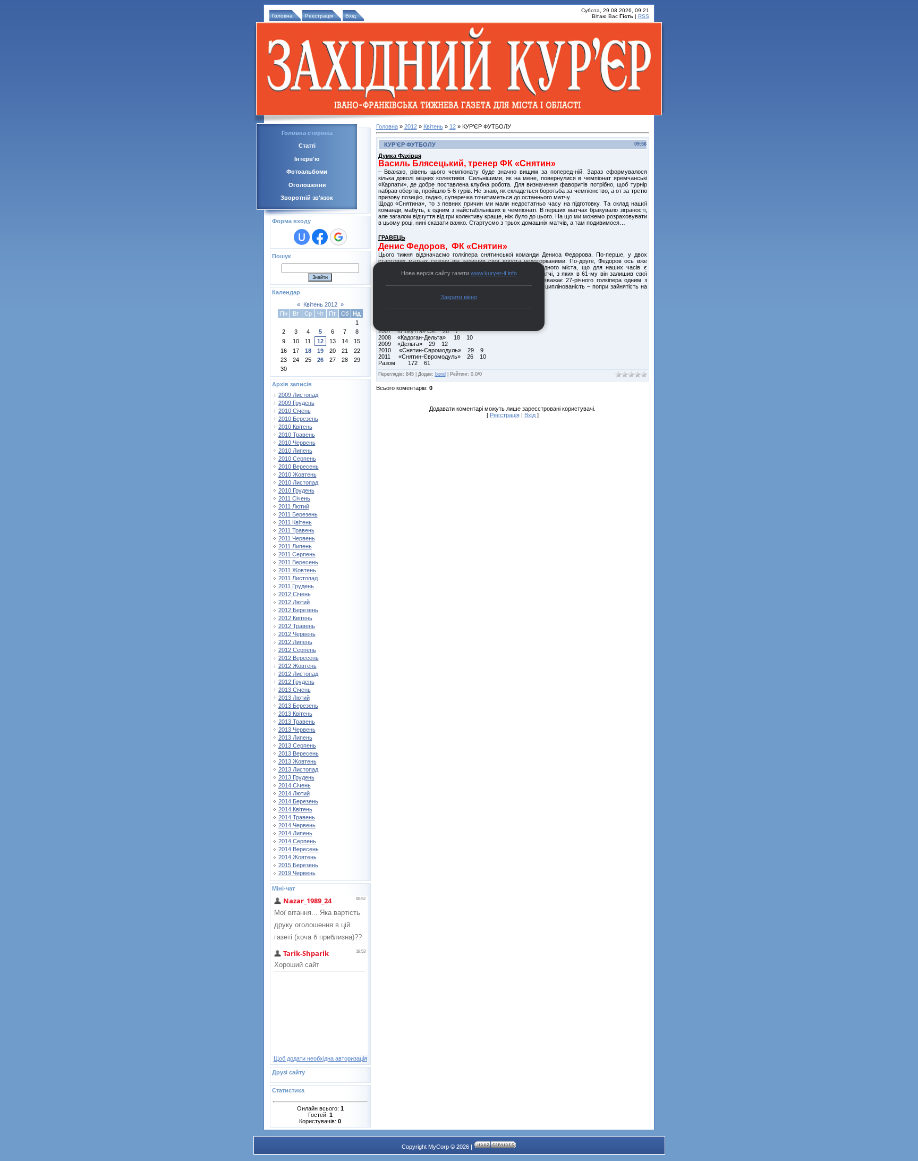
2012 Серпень (297, 650)
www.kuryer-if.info (494, 273)
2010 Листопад (298, 482)
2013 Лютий (294, 697)
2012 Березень (298, 610)
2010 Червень (297, 442)
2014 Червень (297, 825)
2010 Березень (298, 419)
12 (320, 341)
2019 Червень (297, 873)
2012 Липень (295, 642)
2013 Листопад (298, 769)
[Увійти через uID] (302, 237)
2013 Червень (297, 729)
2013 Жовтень (297, 761)
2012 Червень (297, 634)
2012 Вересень (298, 658)
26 (320, 360)
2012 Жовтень (297, 666)
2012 (410, 126)
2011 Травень (296, 530)
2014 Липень (295, 833)
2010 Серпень (297, 458)
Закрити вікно (458, 297)
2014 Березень (298, 801)
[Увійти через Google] (338, 236)
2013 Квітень (295, 713)
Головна (282, 16)
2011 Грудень (296, 586)
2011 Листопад (298, 578)
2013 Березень (298, 705)
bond (440, 374)
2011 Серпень (297, 554)
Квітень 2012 (320, 304)
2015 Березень (298, 865)
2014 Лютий (294, 793)
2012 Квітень (295, 618)
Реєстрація (319, 16)
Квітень (433, 126)
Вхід (350, 16)
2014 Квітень (295, 809)
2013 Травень (296, 721)
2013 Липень (295, 737)
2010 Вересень (298, 466)
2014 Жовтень (297, 857)
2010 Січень (294, 411)
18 (308, 351)
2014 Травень (296, 817)
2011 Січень (294, 498)
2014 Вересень (298, 849)
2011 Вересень (298, 562)
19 (320, 351)
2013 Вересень (298, 753)
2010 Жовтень (297, 474)
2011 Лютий (293, 506)
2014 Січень (294, 785)
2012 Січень (294, 594)
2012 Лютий (294, 602)
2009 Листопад (298, 395)
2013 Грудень (296, 777)
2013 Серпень (297, 745)
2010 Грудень (296, 490)
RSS (643, 16)
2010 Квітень (295, 426)
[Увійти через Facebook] (320, 237)
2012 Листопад (298, 674)
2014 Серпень (297, 841)
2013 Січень (294, 690)
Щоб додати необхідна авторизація (320, 1058)
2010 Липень (295, 450)
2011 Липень (295, 546)
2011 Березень (298, 514)
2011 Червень (296, 538)
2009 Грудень (296, 403)
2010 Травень (296, 434)
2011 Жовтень (297, 570)
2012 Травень (296, 626)
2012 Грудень (296, 682)
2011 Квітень (295, 522)
